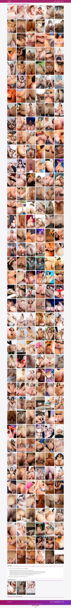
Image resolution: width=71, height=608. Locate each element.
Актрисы (58, 1)
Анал (14, 596)
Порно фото (9, 596)
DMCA (63, 601)
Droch (9, 1)
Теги (62, 1)
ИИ (54, 1)
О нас (51, 601)
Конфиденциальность (57, 601)
